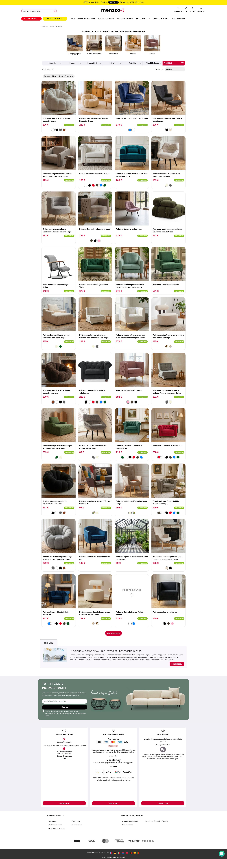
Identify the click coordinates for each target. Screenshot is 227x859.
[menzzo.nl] (123, 853)
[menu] (113, 19)
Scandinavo (113, 54)
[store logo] (113, 10)
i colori (112, 63)
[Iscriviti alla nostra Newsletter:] (64, 701)
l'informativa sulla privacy (59, 711)
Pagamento (76, 821)
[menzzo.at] (127, 853)
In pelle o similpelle (94, 54)
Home (42, 26)
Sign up (64, 707)
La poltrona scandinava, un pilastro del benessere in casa (105, 651)
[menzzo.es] (134, 853)
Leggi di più (176, 664)
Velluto (152, 54)
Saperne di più (64, 803)
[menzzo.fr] (111, 853)
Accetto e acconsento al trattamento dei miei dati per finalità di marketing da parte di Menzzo (65, 713)
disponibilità (92, 63)
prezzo (72, 63)
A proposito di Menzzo (130, 821)
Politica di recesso (55, 825)
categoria (51, 63)
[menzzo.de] (115, 853)
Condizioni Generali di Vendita (156, 821)
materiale (132, 63)
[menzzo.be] (131, 853)
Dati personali (127, 825)
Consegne (52, 821)
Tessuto (133, 54)
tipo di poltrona (152, 63)
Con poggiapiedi (75, 54)
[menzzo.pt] (138, 853)
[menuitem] (31, 19)
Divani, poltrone (50, 26)
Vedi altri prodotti (113, 633)
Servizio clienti (77, 825)
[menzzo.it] (119, 853)
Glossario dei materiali (56, 828)
